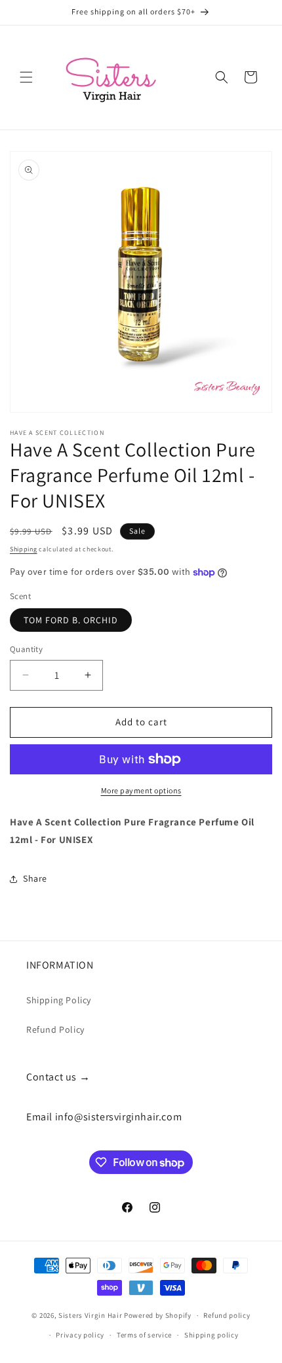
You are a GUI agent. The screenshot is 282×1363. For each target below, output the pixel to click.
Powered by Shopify (157, 1315)
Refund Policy (55, 1029)
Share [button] (35, 878)
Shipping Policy (58, 1000)
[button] (26, 77)
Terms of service (144, 1334)
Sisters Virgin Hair (90, 1315)
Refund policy (226, 1315)
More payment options (141, 790)
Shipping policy (211, 1334)
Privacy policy (80, 1334)
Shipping (23, 549)
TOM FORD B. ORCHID (71, 620)
